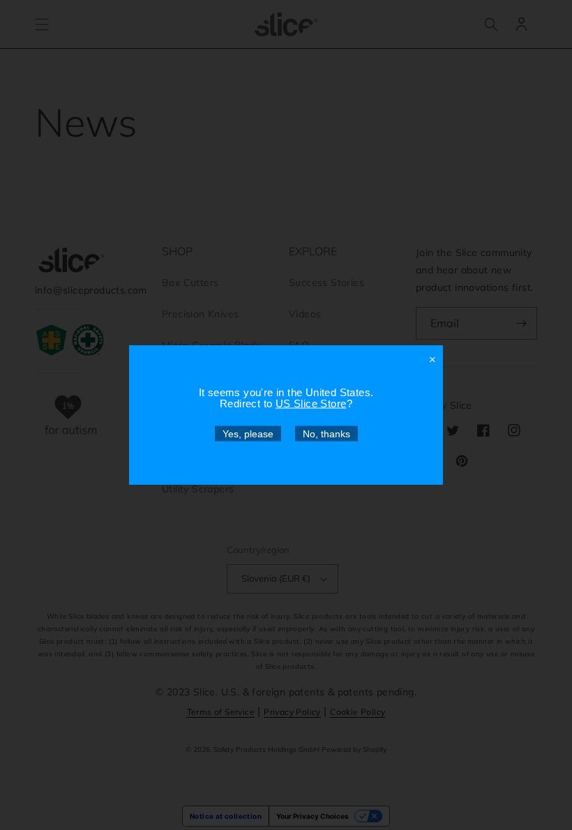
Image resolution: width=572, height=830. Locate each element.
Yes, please (248, 433)
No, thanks (326, 433)
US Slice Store (311, 403)
